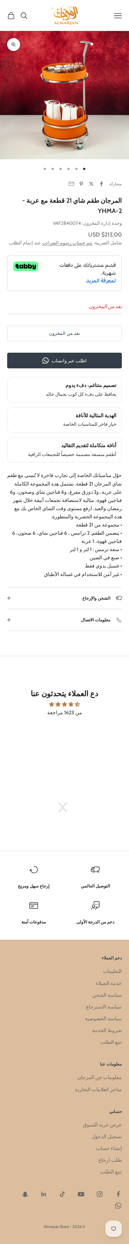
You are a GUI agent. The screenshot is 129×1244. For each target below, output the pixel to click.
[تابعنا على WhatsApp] (118, 1205)
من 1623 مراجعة (64, 712)
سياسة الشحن (107, 995)
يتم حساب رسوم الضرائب (67, 242)
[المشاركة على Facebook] (101, 184)
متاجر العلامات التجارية (98, 1089)
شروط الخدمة (107, 1030)
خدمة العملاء (109, 983)
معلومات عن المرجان (99, 1077)
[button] (66, 807)
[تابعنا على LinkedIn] (43, 1194)
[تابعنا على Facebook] (118, 1194)
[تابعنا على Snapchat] (25, 1194)
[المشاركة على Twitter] (91, 184)
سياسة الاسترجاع (104, 1007)
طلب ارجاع (110, 1160)
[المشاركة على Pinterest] (81, 184)
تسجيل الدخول (107, 1136)
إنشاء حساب (109, 1148)
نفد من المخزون (64, 333)
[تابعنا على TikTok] (62, 1194)
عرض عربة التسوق (102, 1124)
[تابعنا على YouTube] (81, 1194)
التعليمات (112, 971)
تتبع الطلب (111, 1042)
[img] (64, 704)
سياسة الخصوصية (103, 1018)
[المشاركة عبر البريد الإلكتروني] (71, 184)
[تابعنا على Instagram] (99, 1194)
